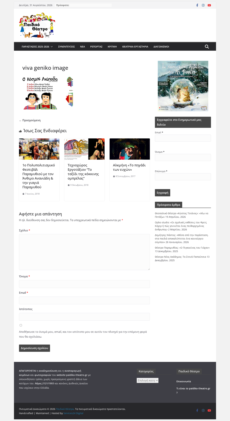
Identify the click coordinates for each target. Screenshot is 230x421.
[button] (51, 46)
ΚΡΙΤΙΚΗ (112, 46)
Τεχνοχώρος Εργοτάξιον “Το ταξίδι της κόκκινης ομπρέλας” (83, 172)
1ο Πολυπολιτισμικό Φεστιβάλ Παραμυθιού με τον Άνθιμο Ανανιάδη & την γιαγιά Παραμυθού (38, 176)
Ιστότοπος (25, 309)
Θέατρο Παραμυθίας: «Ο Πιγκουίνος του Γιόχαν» (182, 247)
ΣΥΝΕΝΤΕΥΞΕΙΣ (66, 46)
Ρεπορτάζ (96, 46)
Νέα (82, 46)
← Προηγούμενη (30, 120)
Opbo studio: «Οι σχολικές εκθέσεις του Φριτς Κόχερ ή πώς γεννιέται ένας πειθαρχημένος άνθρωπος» (181, 226)
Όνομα (24, 276)
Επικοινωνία (183, 381)
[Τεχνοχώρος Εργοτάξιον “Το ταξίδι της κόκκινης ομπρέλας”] (84, 141)
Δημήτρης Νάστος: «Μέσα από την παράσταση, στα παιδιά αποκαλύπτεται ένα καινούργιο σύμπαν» (181, 238)
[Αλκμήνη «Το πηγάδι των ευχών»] (130, 141)
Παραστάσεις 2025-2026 (35, 46)
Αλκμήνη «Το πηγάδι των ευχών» (129, 167)
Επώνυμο (161, 171)
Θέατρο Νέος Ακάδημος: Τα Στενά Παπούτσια (180, 256)
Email (23, 293)
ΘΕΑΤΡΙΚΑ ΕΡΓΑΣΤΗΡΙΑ (135, 46)
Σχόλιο (24, 230)
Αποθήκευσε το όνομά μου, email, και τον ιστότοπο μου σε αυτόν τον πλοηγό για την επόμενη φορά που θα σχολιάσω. (83, 334)
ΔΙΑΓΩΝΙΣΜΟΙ (161, 46)
